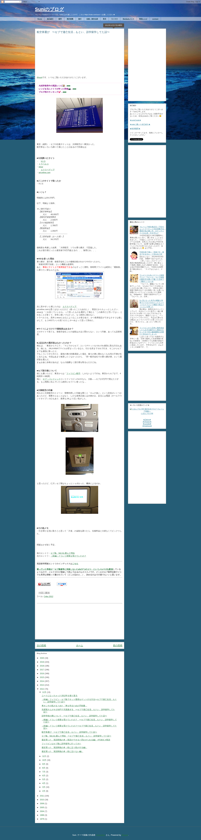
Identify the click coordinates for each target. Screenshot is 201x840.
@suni (39, 77)
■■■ (68, 86)
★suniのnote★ (135, 120)
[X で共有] (44, 593)
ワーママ (114, 19)
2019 (42, 662)
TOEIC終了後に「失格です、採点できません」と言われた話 (151, 253)
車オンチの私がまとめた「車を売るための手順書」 (64, 706)
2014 (42, 681)
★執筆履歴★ (135, 129)
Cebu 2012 (48, 596)
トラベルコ (44, 164)
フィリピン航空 (73, 373)
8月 (44, 768)
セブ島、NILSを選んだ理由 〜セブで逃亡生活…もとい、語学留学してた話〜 (76, 736)
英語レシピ (143, 19)
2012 (42, 689)
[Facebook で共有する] (46, 593)
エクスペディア (48, 170)
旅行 (80, 19)
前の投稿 (117, 645)
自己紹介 (50, 19)
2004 (42, 811)
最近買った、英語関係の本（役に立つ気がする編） (64, 747)
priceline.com (44, 172)
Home (39, 19)
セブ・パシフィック (51, 379)
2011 (42, 796)
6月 (44, 775)
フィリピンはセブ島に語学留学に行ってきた (61, 744)
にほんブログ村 (147, 413)
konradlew (100, 835)
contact (155, 19)
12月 (44, 692)
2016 (42, 673)
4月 (44, 783)
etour (41, 167)
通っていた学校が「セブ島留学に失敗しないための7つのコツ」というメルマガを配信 (75, 569)
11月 (44, 756)
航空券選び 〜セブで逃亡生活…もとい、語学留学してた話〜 (69, 732)
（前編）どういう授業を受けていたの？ (68, 556)
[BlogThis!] (42, 593)
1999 (42, 815)
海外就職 (70, 19)
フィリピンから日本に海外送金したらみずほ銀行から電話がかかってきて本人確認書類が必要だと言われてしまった (151, 331)
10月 (44, 760)
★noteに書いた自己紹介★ (140, 124)
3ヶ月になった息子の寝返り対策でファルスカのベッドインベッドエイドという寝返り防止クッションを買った (151, 303)
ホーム (79, 645)
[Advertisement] (79, 56)
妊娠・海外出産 (92, 19)
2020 (42, 658)
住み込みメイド (128, 19)
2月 (44, 791)
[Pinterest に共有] (48, 593)
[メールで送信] (40, 593)
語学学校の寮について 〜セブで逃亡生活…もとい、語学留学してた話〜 (74, 716)
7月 (44, 772)
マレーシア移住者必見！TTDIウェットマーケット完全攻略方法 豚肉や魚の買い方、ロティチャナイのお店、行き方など (152, 230)
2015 (42, 677)
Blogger (125, 835)
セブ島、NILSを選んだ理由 (63, 553)
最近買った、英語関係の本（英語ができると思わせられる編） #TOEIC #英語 (76, 740)
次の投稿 (41, 645)
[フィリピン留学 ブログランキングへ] (44, 586)
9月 (44, 764)
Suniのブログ (49, 9)
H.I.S (43, 161)
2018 (42, 666)
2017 (42, 670)
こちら (75, 564)
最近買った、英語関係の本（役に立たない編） (62, 751)
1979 (42, 819)
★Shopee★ (147, 422)
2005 (42, 807)
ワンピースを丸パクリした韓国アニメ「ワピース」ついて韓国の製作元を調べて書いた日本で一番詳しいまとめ (151, 278)
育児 (104, 19)
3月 (44, 787)
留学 (60, 19)
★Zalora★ (147, 420)
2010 (42, 800)
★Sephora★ (147, 426)
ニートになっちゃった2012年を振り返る (59, 696)
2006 (42, 803)
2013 (42, 685)
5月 (44, 779)
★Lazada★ (147, 424)
